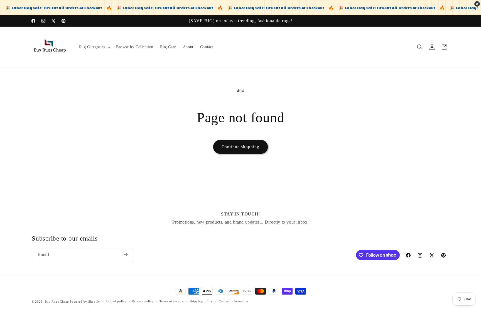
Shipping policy (201, 301)
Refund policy (115, 301)
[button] (94, 47)
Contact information (233, 301)
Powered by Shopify (85, 301)
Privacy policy (143, 301)
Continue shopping (240, 147)
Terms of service (171, 301)
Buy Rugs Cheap (57, 301)
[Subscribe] (125, 254)
